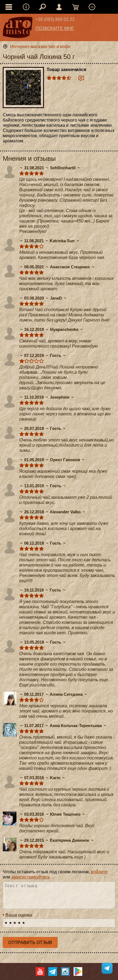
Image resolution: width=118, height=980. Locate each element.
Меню (26, 7)
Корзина (75, 7)
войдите (99, 871)
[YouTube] (40, 971)
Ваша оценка (18, 915)
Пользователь (59, 7)
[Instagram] (65, 971)
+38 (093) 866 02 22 (55, 19)
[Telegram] (52, 971)
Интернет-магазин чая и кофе (40, 46)
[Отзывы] (81, 78)
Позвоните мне (54, 28)
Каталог (8, 7)
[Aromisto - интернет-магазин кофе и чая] (18, 28)
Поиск (42, 7)
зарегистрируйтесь (30, 877)
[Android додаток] (78, 971)
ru (92, 7)
